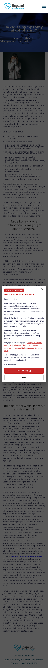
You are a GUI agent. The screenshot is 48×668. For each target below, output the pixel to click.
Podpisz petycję (24, 371)
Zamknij (24, 377)
